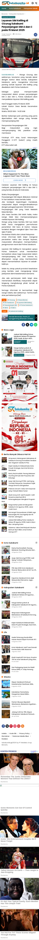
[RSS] (22, 726)
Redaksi (5, 739)
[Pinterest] (11, 726)
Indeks (4, 733)
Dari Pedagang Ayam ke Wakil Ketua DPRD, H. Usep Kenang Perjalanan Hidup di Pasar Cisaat (24, 668)
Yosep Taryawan (6, 34)
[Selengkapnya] (36, 543)
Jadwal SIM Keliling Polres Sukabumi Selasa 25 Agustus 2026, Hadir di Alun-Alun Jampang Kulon (25, 337)
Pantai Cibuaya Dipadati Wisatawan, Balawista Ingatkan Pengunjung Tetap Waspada (24, 703)
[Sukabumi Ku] (15, 3)
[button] (32, 3)
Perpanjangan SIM (10, 305)
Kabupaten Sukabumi (8, 17)
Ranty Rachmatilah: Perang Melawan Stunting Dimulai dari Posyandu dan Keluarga (22, 475)
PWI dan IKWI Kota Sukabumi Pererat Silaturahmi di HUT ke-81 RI (24, 569)
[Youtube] (18, 726)
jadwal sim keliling (17, 311)
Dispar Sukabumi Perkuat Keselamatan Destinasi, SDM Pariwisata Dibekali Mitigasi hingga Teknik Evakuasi (22, 683)
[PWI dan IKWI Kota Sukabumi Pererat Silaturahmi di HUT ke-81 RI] (6, 570)
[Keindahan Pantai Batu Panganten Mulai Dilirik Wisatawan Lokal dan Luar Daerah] (6, 694)
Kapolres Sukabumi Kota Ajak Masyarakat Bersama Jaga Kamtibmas (23, 579)
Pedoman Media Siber (20, 736)
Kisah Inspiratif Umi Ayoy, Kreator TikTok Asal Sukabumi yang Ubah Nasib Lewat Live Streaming (24, 658)
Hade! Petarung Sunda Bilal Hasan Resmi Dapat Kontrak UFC (24, 638)
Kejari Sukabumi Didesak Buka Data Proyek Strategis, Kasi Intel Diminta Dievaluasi (21, 468)
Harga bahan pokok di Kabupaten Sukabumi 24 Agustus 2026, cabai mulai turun (24, 351)
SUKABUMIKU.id (8, 74)
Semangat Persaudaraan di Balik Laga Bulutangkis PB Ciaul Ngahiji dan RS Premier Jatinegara (22, 514)
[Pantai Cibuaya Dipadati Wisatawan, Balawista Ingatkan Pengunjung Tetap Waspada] (6, 704)
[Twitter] (27, 324)
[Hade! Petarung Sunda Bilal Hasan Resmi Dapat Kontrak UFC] (6, 639)
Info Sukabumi (9, 303)
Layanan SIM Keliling (25, 303)
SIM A (6, 308)
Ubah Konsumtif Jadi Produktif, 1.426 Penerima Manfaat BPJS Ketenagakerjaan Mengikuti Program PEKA (18, 498)
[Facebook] (23, 324)
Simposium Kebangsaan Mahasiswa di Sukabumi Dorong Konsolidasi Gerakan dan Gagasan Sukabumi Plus (22, 460)
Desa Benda (23, 300)
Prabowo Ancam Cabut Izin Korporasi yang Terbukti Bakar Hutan (22, 490)
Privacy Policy (24, 733)
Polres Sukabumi (26, 305)
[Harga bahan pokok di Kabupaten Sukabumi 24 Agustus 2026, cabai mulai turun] (7, 352)
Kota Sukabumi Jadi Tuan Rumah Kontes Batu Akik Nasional (24, 648)
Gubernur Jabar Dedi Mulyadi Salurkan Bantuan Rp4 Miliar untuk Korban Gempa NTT (22, 530)
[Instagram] (15, 726)
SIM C (14, 308)
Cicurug (12, 300)
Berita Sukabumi (19, 355)
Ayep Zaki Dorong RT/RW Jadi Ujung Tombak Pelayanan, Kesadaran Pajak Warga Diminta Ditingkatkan (22, 483)
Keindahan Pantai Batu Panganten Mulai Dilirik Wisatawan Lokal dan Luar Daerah (22, 693)
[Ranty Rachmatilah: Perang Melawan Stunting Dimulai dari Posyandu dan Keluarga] (6, 550)
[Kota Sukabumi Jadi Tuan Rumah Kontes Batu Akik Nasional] (6, 649)
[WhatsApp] (35, 324)
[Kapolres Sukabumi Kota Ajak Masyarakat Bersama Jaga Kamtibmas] (6, 580)
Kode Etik (13, 733)
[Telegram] (31, 324)
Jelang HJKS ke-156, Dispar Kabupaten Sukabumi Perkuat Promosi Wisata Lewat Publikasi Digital (23, 713)
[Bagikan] (35, 34)
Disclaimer (6, 736)
